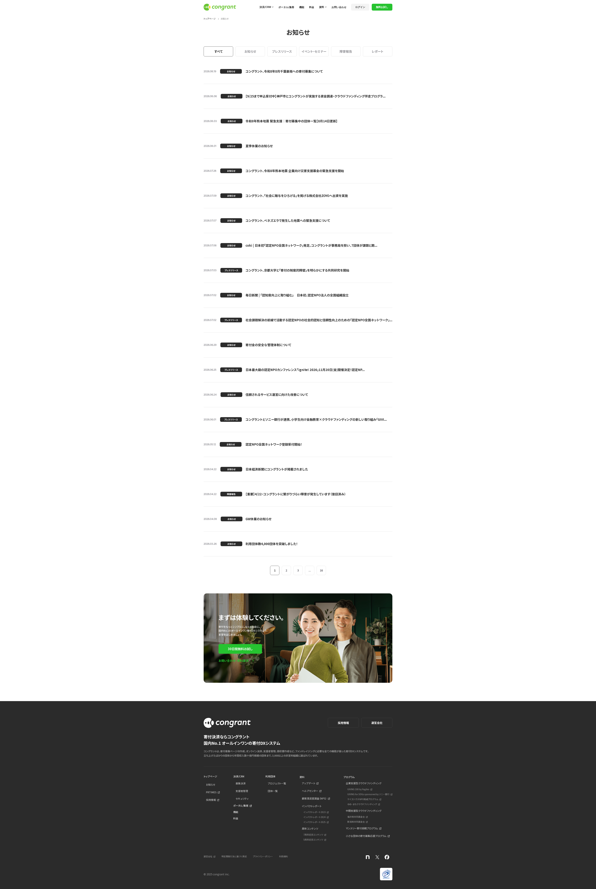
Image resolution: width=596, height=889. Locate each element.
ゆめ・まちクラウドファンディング (362, 804)
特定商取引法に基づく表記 (234, 856)
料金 (311, 7)
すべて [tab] (218, 51)
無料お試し (382, 7)
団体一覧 (273, 791)
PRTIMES (211, 792)
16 (321, 570)
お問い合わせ (339, 7)
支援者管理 (242, 791)
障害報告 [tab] (346, 51)
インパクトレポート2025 (314, 822)
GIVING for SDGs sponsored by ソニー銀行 (368, 794)
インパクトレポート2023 (314, 812)
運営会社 (376, 723)
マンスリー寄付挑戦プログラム (362, 828)
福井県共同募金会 (356, 816)
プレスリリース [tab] (282, 51)
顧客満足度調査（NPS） (314, 798)
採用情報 (343, 723)
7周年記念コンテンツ (313, 834)
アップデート (308, 783)
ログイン (360, 7)
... (310, 570)
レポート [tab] (377, 51)
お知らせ (210, 784)
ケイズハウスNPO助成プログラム (362, 799)
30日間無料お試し (240, 649)
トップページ (210, 18)
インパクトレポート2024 (314, 817)
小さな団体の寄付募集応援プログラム (366, 836)
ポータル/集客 (286, 7)
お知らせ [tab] (250, 51)
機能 (301, 7)
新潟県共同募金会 (356, 821)
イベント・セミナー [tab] (314, 51)
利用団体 (270, 776)
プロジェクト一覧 (277, 783)
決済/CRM (265, 7)
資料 (321, 7)
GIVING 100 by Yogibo (358, 789)
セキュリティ (242, 798)
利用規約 (283, 856)
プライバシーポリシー (263, 856)
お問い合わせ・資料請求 (234, 661)
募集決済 (241, 783)
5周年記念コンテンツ (313, 839)
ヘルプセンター (310, 791)
